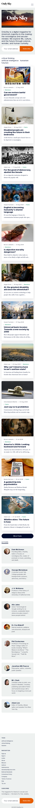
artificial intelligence (10, 60)
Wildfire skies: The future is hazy (16, 520)
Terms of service (6, 779)
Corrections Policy (7, 774)
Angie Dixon (7, 127)
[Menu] (32, 4)
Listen (3, 758)
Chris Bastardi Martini (10, 402)
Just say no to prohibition (16, 407)
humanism (24, 60)
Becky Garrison (8, 479)
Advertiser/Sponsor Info (8, 769)
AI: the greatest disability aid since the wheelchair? (16, 288)
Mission (4, 762)
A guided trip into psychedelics (12, 483)
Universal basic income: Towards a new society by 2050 (16, 329)
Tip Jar (4, 783)
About (3, 760)
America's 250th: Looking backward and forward (16, 445)
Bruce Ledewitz (9, 87)
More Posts (17, 536)
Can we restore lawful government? (14, 93)
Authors (5, 542)
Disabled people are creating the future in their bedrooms (17, 132)
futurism (5, 63)
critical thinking (8, 58)
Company (4, 776)
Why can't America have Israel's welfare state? (16, 368)
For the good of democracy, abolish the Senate (17, 171)
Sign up (4, 753)
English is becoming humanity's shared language (14, 209)
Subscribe (26, 48)
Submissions (5, 767)
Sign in (3, 756)
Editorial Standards (7, 772)
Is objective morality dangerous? (14, 251)
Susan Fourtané (9, 204)
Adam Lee (7, 167)
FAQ (3, 781)
